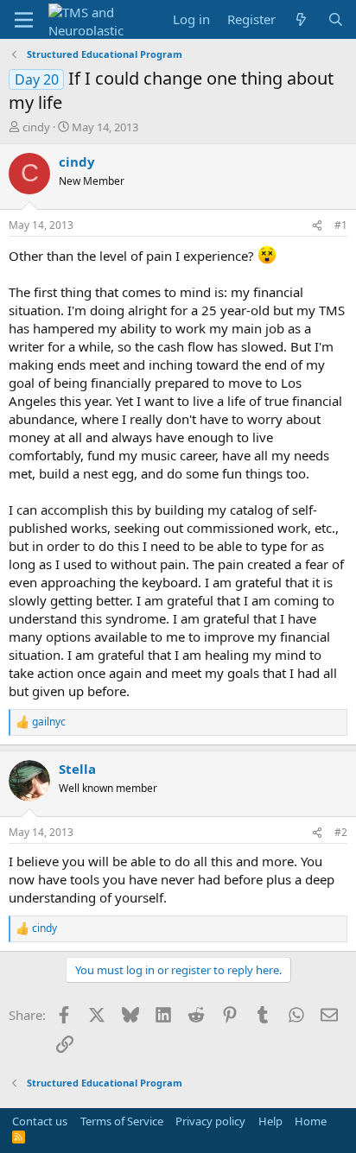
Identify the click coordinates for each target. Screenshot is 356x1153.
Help (270, 1121)
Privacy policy (210, 1121)
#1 (340, 225)
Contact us (39, 1121)
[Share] (317, 226)
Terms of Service (121, 1121)
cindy (36, 127)
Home (311, 1121)
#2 (340, 832)
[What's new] (301, 19)
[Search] (336, 19)
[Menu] (23, 20)
